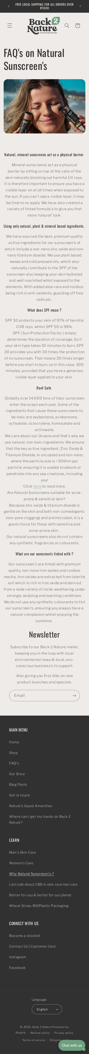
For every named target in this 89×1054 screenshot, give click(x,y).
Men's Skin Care (22, 852)
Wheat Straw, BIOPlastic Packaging (39, 906)
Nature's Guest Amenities (30, 806)
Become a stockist (24, 936)
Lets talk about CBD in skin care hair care (43, 884)
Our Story (17, 774)
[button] (9, 25)
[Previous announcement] (9, 6)
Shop (13, 753)
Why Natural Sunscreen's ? (31, 874)
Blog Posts (18, 785)
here (37, 486)
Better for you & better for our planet (40, 895)
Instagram (17, 957)
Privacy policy (63, 1032)
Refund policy (40, 1032)
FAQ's (14, 763)
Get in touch (19, 795)
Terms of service (33, 1040)
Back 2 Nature (42, 1027)
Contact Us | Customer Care (32, 946)
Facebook (17, 968)
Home (14, 742)
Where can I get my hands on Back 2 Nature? (40, 820)
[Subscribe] (74, 695)
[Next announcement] (80, 6)
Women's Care (21, 863)
